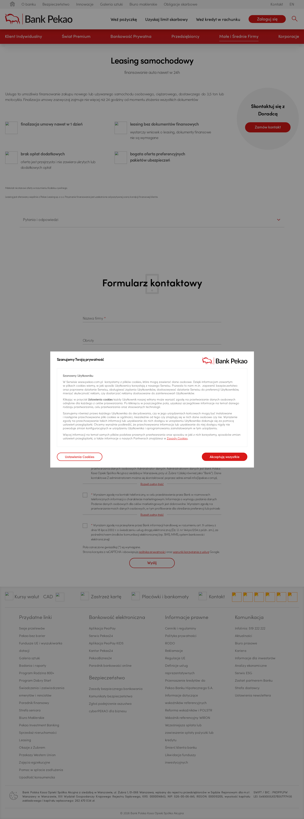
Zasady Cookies (177, 438)
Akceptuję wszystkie (224, 457)
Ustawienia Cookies (79, 457)
